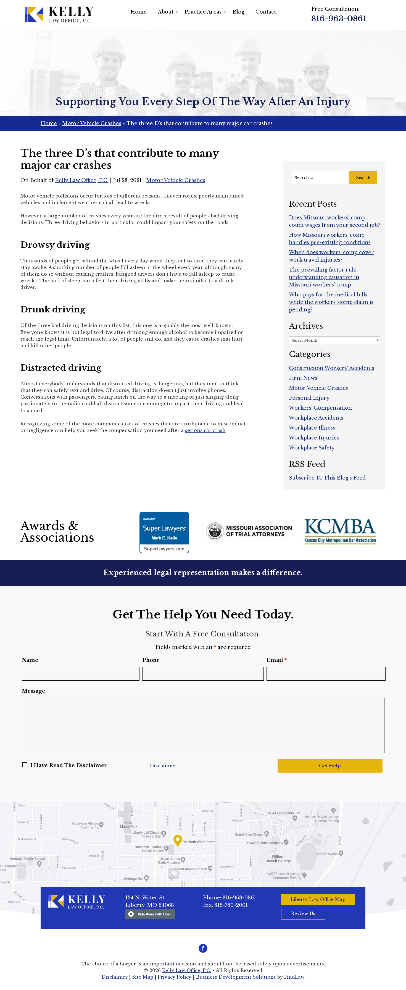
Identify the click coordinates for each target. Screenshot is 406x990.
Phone (151, 660)
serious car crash (205, 430)
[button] (400, 949)
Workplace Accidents (316, 418)
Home (138, 12)
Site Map (142, 977)
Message (33, 691)
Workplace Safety (311, 448)
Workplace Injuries (314, 438)
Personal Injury (309, 398)
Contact (265, 12)
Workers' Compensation (320, 408)
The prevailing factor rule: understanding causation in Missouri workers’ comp (324, 277)
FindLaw (294, 977)
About (165, 12)
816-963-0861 (339, 18)
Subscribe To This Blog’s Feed (327, 478)
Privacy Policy (174, 977)
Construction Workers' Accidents (331, 368)
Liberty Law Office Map (318, 899)
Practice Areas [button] (203, 12)
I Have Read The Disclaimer (68, 765)
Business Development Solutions (236, 977)
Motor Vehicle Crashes (175, 180)
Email (277, 660)
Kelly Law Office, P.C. (82, 180)
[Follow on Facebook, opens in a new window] (203, 948)
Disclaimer (163, 766)
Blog (238, 12)
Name (30, 660)
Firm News (303, 378)
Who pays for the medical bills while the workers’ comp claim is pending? (331, 302)
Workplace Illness (312, 428)
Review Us (303, 913)
